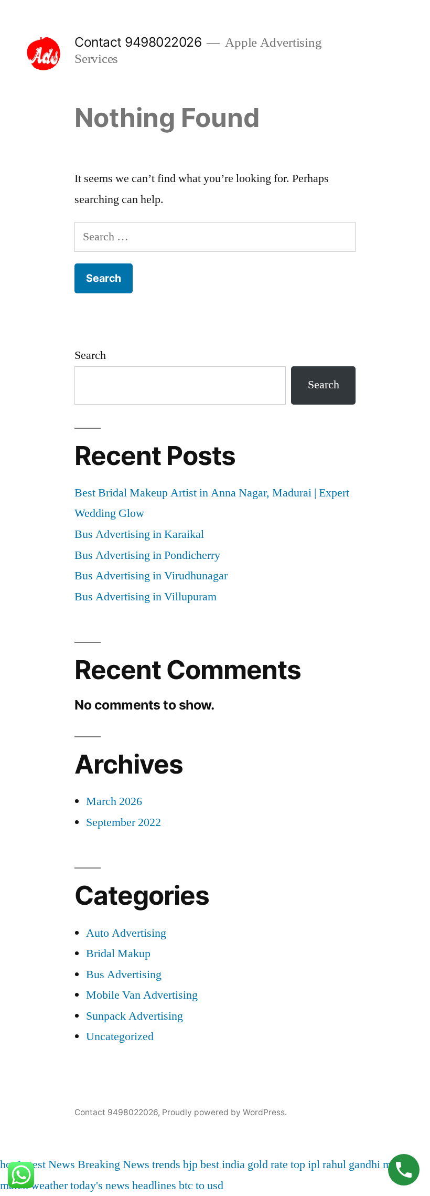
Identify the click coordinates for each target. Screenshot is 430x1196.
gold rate (268, 1164)
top (298, 1164)
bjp (190, 1164)
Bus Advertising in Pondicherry (147, 555)
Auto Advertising (126, 933)
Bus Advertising (124, 974)
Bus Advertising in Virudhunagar (151, 575)
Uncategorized (120, 1036)
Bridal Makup (118, 953)
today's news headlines (123, 1185)
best (209, 1164)
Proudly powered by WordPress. (224, 1112)
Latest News (46, 1164)
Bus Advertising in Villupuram (145, 596)
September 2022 (123, 822)
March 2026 (114, 801)
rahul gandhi (351, 1164)
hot (7, 1164)
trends (166, 1164)
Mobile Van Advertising (142, 995)
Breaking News (113, 1164)
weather (49, 1185)
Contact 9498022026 (137, 42)
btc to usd (201, 1185)
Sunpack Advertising (134, 1016)
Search (90, 355)
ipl (314, 1164)
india (233, 1164)
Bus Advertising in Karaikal (139, 534)
